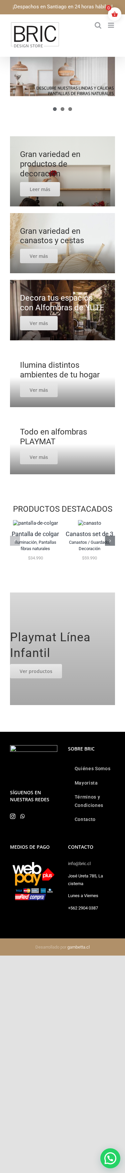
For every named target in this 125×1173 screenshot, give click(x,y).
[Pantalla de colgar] (35, 523)
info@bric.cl (79, 863)
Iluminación (26, 542)
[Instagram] (12, 816)
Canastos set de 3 (89, 533)
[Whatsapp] (22, 816)
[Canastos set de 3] (89, 523)
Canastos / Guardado (89, 542)
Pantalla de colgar (35, 533)
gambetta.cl (78, 947)
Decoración (89, 548)
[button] (15, 541)
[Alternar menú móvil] (111, 25)
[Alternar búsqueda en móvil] (98, 25)
